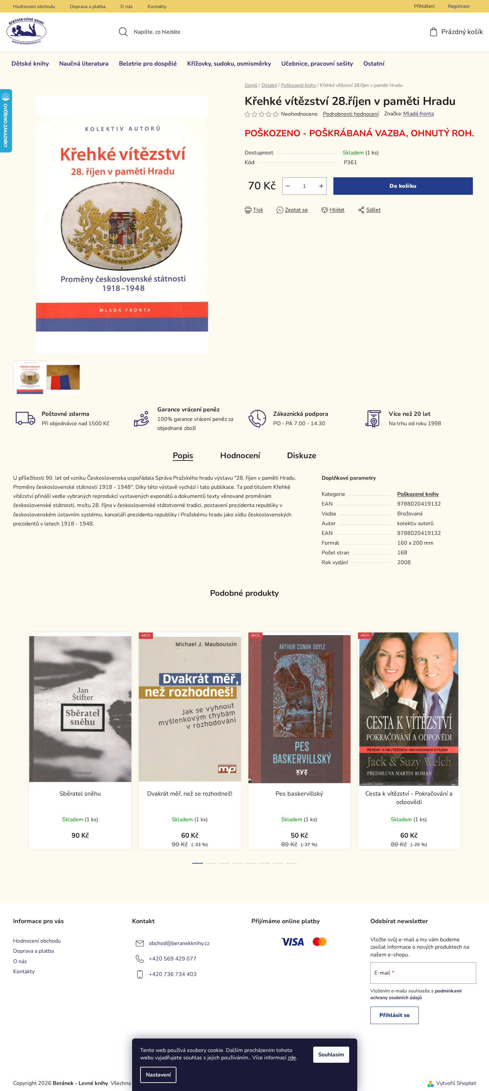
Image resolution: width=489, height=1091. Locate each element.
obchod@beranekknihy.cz (179, 943)
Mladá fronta (418, 113)
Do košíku (403, 186)
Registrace (459, 6)
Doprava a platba (88, 6)
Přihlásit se (394, 1015)
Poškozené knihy (418, 494)
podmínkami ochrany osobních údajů (416, 994)
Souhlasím (331, 1054)
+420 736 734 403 (173, 974)
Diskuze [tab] (301, 455)
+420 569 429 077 (173, 958)
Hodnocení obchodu (34, 6)
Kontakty (157, 6)
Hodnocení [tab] (240, 455)
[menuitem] (30, 63)
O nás (126, 6)
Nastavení (158, 1075)
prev (18, 746)
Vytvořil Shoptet (456, 1083)
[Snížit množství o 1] (288, 186)
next (470, 746)
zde (292, 1057)
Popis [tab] (183, 455)
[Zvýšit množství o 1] (321, 186)
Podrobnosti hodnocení (351, 114)
